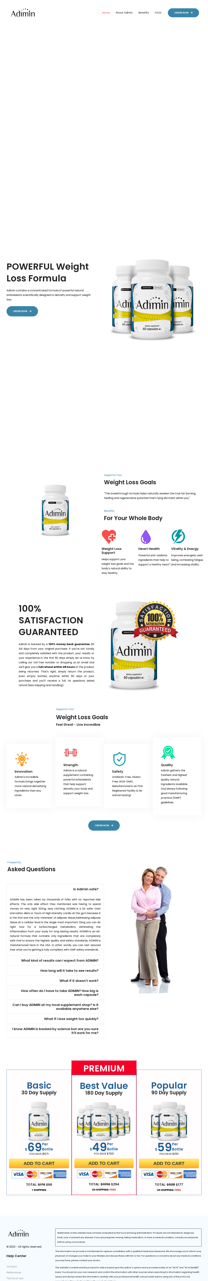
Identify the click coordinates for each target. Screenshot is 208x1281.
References (13, 1272)
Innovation (23, 771)
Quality (167, 765)
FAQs (158, 12)
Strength (70, 765)
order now (181, 12)
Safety (117, 771)
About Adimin (124, 12)
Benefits (143, 12)
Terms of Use (14, 1278)
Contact (11, 1266)
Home (106, 12)
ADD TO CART (39, 1163)
